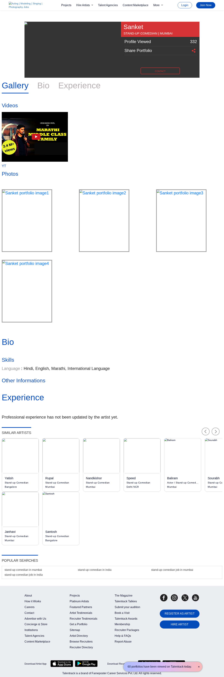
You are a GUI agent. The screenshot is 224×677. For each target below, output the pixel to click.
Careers (29, 607)
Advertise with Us (35, 618)
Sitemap (75, 630)
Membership (122, 624)
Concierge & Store (35, 624)
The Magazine (123, 595)
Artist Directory (79, 635)
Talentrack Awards (126, 618)
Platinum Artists (79, 601)
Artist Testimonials (81, 612)
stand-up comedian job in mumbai (172, 569)
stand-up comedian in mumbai (23, 569)
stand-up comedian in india (94, 569)
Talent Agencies (108, 5)
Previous (205, 431)
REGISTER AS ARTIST (180, 613)
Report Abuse (123, 641)
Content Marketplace (135, 5)
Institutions (31, 630)
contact (160, 71)
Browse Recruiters (81, 641)
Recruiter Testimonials (83, 618)
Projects (66, 5)
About (28, 595)
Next (215, 431)
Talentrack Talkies (126, 601)
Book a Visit (122, 612)
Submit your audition (127, 607)
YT (4, 166)
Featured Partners (81, 607)
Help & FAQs (123, 635)
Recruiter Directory (81, 647)
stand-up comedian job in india (24, 574)
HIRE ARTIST (179, 624)
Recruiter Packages (127, 630)
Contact (29, 612)
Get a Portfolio (78, 624)
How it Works (32, 601)
